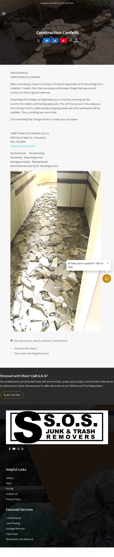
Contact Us (12, 494)
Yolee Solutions (86, 552)
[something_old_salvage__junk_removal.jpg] (55, 330)
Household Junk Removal (19, 539)
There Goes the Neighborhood (31, 353)
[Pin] (63, 40)
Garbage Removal (15, 528)
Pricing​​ (9, 488)
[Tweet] (38, 40)
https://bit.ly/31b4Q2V (22, 146)
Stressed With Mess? (25, 348)
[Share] (46, 40)
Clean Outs (12, 534)
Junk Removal (59, 340)
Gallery (10, 478)
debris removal (41, 340)
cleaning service (23, 340)
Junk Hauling (13, 523)
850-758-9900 (67, 3)
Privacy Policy (13, 499)
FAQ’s (9, 483)
